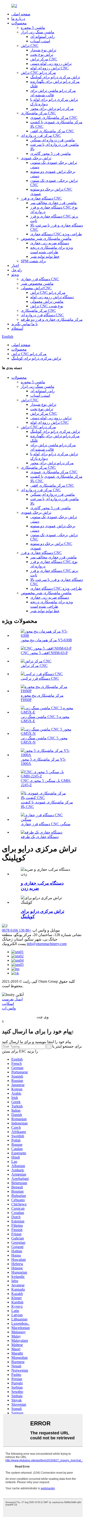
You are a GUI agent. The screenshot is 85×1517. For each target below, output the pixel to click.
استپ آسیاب (40, 41)
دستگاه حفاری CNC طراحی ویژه (56, 234)
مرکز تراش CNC (43, 59)
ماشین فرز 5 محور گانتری (50, 154)
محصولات (19, 23)
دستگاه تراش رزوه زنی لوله (52, 297)
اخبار (15, 265)
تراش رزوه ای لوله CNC (49, 68)
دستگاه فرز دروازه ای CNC (42, 315)
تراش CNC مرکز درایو (38, 73)
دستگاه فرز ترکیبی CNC (40, 678)
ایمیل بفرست (12, 999)
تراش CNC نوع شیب (46, 306)
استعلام (17, 328)
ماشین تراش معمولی (47, 301)
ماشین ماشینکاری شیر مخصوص (46, 238)
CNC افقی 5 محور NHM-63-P (44, 653)
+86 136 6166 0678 (16, 930)
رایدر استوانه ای (42, 37)
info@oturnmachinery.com (47, 944)
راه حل (16, 270)
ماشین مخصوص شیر (37, 283)
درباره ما (18, 19)
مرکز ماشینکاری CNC (38, 113)
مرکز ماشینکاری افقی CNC (52, 131)
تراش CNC (29, 46)
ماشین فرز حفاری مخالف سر (53, 203)
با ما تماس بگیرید (24, 324)
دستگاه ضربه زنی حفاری (49, 243)
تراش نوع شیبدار (43, 50)
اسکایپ (8, 1004)
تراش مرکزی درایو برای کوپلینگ (55, 77)
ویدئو (15, 274)
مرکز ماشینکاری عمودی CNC (53, 118)
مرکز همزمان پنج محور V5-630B (46, 640)
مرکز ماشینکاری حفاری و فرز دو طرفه (52, 319)
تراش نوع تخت (41, 55)
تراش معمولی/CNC (36, 288)
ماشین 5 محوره (33, 28)
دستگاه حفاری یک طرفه (40, 837)
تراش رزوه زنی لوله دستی (51, 64)
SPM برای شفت (33, 261)
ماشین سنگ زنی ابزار (37, 32)
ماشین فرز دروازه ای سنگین (52, 140)
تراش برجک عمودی (36, 158)
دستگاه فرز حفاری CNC (40, 279)
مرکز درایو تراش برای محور (52, 109)
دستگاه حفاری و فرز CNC (41, 198)
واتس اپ (9, 1008)
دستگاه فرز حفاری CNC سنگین (45, 824)
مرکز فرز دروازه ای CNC (41, 136)
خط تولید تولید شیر (45, 256)
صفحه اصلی (20, 14)
